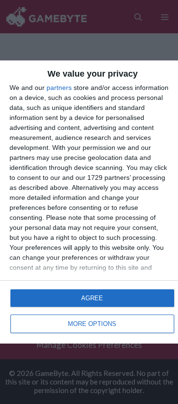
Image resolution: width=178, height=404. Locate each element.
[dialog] (89, 201)
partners (59, 87)
